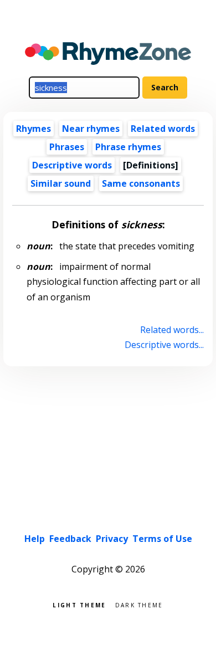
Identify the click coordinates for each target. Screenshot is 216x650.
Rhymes (33, 128)
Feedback (70, 539)
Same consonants (141, 183)
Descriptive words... (164, 345)
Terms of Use (162, 539)
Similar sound (60, 183)
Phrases (66, 147)
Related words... (171, 330)
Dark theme (139, 604)
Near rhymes (91, 128)
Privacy (112, 539)
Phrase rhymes (128, 147)
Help (34, 539)
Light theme (79, 604)
